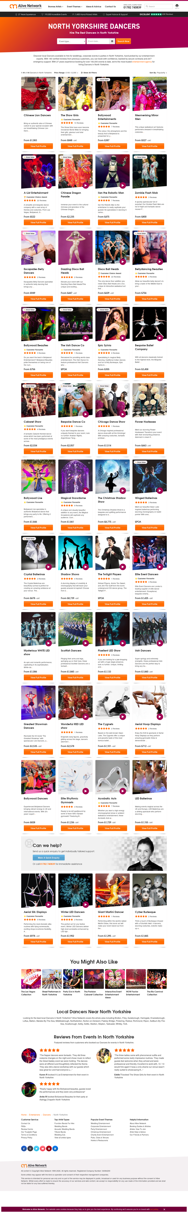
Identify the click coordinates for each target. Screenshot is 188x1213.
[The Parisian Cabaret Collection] (94, 979)
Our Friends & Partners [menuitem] (139, 1134)
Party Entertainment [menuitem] (99, 1129)
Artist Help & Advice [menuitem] (138, 1132)
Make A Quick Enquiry (48, 857)
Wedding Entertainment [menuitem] (100, 1123)
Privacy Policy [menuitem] (26, 1137)
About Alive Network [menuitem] (138, 1123)
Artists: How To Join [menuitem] (138, 1129)
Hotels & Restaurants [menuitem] (99, 1140)
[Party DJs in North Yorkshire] (73, 979)
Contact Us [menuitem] (25, 1123)
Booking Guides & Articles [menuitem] (140, 1126)
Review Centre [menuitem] (27, 1129)
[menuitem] (55, 6)
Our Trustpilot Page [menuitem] (29, 1132)
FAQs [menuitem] (23, 1126)
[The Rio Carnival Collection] (157, 979)
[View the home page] (26, 6)
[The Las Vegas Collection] (31, 979)
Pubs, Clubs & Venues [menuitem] (100, 1137)
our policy (154, 1209)
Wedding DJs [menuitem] (59, 1134)
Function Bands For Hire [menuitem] (64, 1123)
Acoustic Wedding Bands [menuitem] (64, 1129)
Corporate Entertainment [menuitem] (101, 1126)
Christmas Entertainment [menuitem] (101, 1132)
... (29, 130)
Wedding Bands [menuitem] (60, 1126)
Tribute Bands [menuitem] (60, 1132)
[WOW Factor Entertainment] (136, 979)
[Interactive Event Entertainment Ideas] (115, 979)
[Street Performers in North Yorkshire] (52, 979)
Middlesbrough (62, 1020)
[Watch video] (49, 107)
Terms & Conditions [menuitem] (29, 1134)
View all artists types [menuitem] (62, 1137)
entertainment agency (142, 61)
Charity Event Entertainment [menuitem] (102, 1134)
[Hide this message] (164, 1209)
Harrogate (145, 1017)
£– (65, 72)
